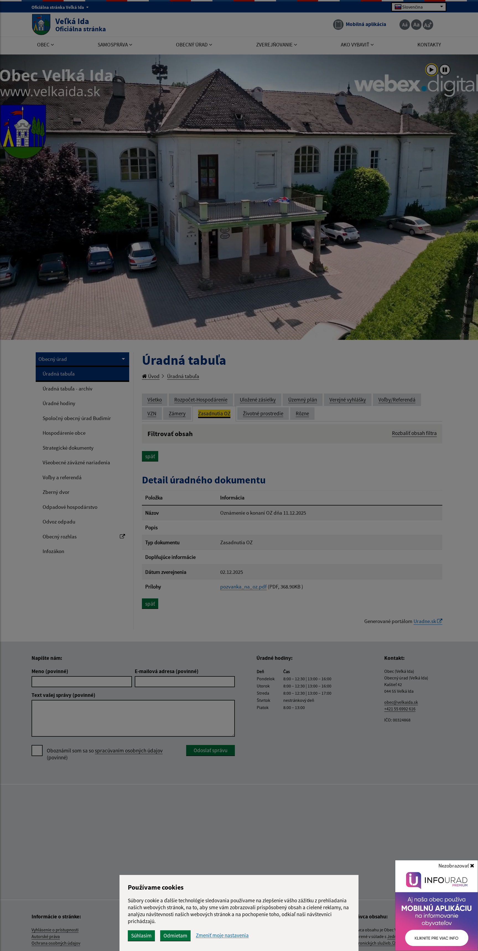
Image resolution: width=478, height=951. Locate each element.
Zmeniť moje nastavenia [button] (222, 935)
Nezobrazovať (454, 865)
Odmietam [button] (175, 935)
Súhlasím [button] (141, 935)
